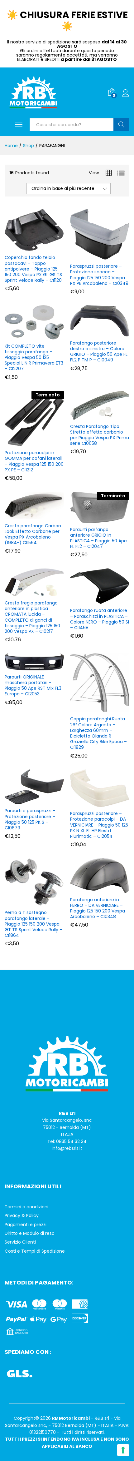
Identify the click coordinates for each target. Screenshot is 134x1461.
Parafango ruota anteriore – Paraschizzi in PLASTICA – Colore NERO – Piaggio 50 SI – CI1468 (99, 619)
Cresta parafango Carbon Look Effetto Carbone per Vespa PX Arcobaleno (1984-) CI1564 (33, 534)
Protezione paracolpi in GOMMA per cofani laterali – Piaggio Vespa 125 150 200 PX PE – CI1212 (34, 461)
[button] (33, 247)
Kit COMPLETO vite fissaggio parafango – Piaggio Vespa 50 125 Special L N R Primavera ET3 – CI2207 (34, 357)
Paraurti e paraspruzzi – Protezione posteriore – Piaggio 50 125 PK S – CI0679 (30, 819)
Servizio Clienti (20, 1242)
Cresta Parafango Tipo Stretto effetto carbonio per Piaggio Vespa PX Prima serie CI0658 (99, 435)
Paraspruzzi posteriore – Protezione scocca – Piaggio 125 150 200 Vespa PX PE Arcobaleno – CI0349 (99, 274)
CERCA (121, 124)
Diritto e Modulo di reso (30, 1233)
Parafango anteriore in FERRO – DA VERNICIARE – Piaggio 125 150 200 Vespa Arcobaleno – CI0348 (97, 908)
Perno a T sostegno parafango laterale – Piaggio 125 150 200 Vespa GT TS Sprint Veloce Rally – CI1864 (33, 924)
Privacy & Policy (22, 1215)
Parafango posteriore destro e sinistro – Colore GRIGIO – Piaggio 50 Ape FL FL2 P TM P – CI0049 (98, 351)
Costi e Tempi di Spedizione (35, 1251)
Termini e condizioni (26, 1207)
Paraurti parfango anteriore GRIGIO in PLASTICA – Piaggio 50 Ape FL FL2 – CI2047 (98, 538)
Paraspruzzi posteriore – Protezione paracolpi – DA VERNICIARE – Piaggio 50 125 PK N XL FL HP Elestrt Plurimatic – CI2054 (99, 825)
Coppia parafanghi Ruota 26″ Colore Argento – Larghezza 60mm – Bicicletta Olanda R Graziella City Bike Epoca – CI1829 (98, 733)
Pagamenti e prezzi (25, 1224)
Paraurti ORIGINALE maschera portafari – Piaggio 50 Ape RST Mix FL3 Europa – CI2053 (33, 685)
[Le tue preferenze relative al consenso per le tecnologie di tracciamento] (123, 1450)
